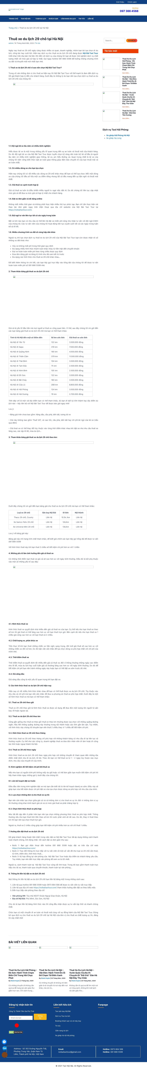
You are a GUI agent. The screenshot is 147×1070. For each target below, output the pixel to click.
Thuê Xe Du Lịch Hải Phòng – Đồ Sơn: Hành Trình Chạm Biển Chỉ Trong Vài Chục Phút (23, 974)
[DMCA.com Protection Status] (16, 1033)
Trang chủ (13, 28)
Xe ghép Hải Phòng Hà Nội (118, 135)
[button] (131, 40)
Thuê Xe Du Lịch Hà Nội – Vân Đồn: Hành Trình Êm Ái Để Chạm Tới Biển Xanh (52, 973)
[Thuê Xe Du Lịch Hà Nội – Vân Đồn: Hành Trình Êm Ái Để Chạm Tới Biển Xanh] (53, 948)
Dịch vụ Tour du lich (62, 1016)
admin (11, 43)
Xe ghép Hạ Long (113, 138)
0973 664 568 (116, 1049)
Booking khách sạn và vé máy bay (68, 1021)
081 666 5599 (116, 1052)
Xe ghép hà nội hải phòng (64, 1035)
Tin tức (37, 43)
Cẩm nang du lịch (61, 1031)
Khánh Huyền (15, 981)
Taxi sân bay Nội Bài (63, 1011)
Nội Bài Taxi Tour (90, 53)
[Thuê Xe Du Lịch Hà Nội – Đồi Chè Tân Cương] (111, 120)
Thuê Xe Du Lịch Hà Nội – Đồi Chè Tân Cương (129, 113)
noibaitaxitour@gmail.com (69, 1052)
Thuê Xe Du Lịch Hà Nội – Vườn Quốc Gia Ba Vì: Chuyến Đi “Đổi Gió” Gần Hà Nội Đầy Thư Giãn (83, 974)
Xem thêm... (126, 73)
